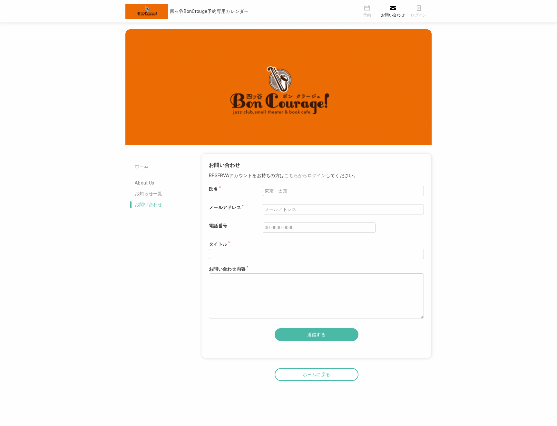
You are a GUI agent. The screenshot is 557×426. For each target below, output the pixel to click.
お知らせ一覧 (148, 193)
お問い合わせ (148, 204)
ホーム (142, 166)
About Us (144, 182)
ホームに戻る (316, 374)
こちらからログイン (305, 175)
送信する (316, 334)
